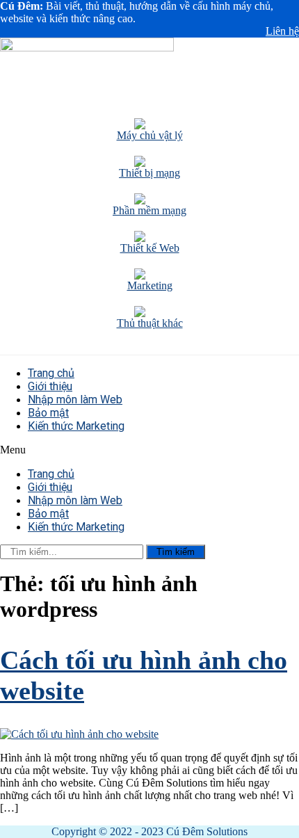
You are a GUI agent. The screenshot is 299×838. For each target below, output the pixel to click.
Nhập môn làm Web (75, 399)
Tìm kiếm (175, 552)
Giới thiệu (50, 386)
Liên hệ (282, 31)
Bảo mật (48, 412)
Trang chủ (51, 373)
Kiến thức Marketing (76, 426)
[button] (149, 450)
